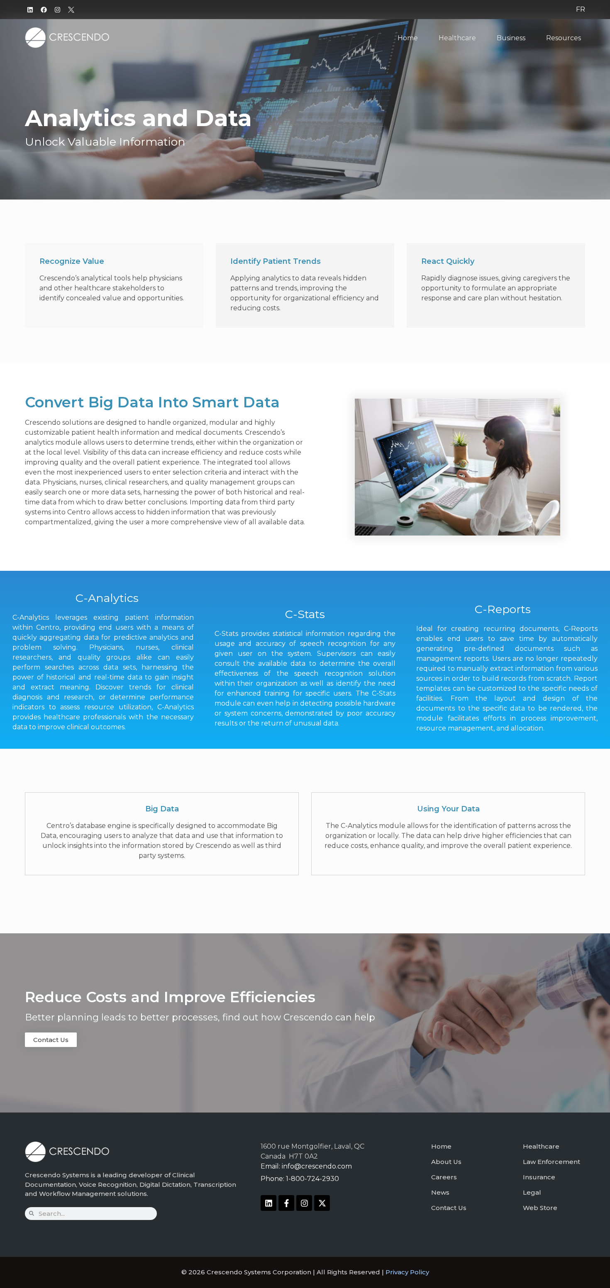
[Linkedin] (30, 10)
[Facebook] (44, 10)
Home (408, 38)
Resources (563, 38)
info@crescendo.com (317, 1166)
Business (511, 38)
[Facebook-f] (286, 1203)
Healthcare (457, 38)
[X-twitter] (322, 1203)
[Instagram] (57, 10)
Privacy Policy (407, 1272)
